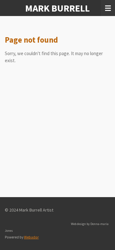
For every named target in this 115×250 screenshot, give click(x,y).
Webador (31, 237)
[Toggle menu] (108, 8)
